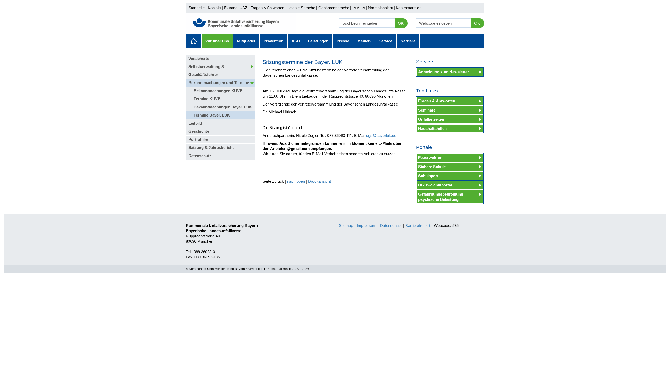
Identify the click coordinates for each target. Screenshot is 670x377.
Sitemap (346, 225)
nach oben (296, 181)
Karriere (407, 41)
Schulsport (428, 176)
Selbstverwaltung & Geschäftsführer (206, 70)
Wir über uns (217, 41)
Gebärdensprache (333, 7)
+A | (363, 7)
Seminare (427, 110)
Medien (364, 41)
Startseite (196, 7)
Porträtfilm (198, 139)
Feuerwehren (430, 157)
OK (401, 23)
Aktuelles (194, 41)
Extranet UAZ (235, 7)
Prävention (273, 41)
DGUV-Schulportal (435, 185)
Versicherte (198, 58)
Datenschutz (199, 155)
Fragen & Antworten (267, 7)
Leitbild (195, 123)
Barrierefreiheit (417, 225)
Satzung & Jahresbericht (211, 147)
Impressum (366, 225)
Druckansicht (319, 181)
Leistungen (318, 41)
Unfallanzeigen (431, 119)
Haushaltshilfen (432, 128)
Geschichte (198, 131)
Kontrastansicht (409, 7)
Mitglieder (246, 41)
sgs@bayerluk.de (381, 135)
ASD (296, 41)
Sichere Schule (432, 166)
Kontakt (214, 7)
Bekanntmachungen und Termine (218, 82)
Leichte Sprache (301, 7)
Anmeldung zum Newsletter (443, 72)
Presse (343, 41)
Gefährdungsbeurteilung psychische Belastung (440, 197)
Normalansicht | (381, 7)
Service (385, 41)
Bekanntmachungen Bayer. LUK (223, 107)
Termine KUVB (207, 99)
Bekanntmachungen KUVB (218, 90)
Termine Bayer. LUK (212, 115)
